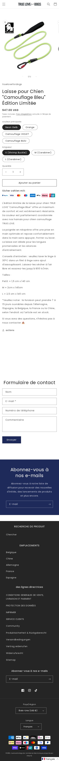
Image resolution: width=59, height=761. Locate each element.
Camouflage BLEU (15, 140)
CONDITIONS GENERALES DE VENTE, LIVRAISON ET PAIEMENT (25, 597)
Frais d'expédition (24, 114)
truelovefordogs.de (18, 753)
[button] (3, 4)
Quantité (6, 166)
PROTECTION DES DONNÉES (21, 605)
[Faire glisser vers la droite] (36, 76)
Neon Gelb (11, 127)
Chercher (11, 534)
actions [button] (10, 330)
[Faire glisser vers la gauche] (23, 76)
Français (28, 726)
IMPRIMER (11, 612)
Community (13, 625)
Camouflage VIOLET (17, 134)
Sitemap (11, 659)
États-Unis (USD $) (28, 710)
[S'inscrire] (49, 504)
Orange (30, 127)
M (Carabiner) (43, 152)
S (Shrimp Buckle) (16, 152)
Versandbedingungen (18, 639)
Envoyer (11, 439)
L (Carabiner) (13, 159)
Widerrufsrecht (14, 653)
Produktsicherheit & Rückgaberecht (26, 632)
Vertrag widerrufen (17, 646)
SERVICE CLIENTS (15, 619)
